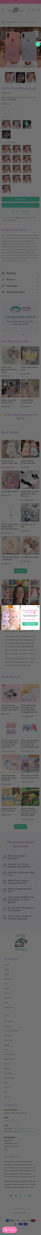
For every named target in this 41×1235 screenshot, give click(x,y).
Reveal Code (30, 624)
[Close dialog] (38, 607)
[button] (37, 44)
